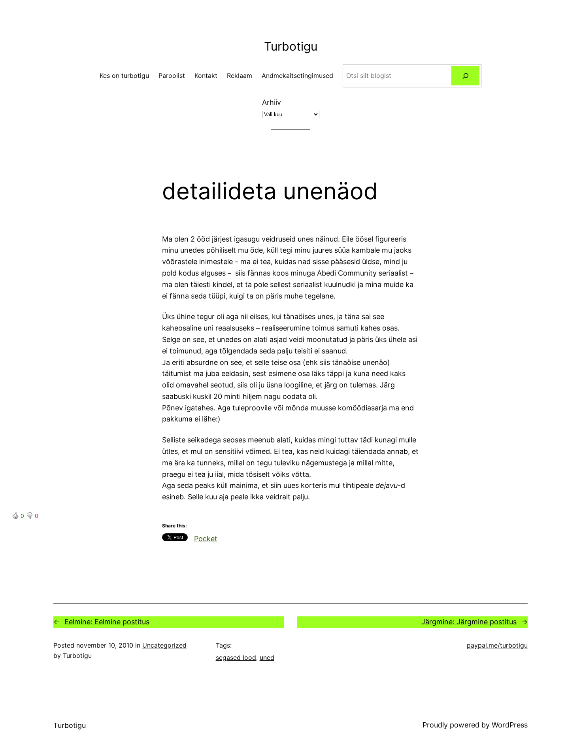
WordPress (510, 725)
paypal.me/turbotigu (497, 645)
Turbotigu (290, 46)
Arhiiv (271, 102)
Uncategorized (164, 645)
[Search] (465, 75)
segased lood (236, 657)
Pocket (205, 539)
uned (267, 657)
